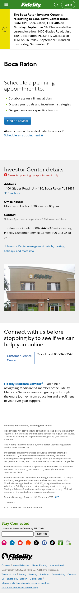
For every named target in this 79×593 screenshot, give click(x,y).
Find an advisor (17, 121)
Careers (6, 565)
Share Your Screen (17, 578)
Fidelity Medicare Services (23, 384)
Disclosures (36, 578)
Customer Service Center (19, 358)
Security (32, 574)
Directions (13, 193)
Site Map (44, 574)
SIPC (56, 497)
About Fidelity (39, 565)
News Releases (20, 565)
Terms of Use (9, 574)
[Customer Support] (56, 4)
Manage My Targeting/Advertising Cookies (25, 582)
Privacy (22, 574)
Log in (68, 4)
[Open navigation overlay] (6, 4)
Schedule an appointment (22, 135)
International (56, 565)
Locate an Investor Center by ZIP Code (23, 528)
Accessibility (58, 574)
